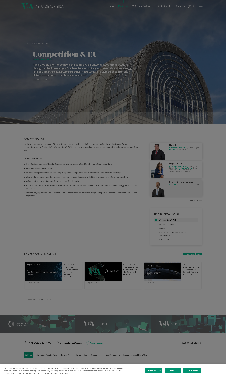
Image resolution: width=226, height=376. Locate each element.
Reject (173, 370)
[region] (113, 370)
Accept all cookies (192, 370)
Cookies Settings (153, 370)
